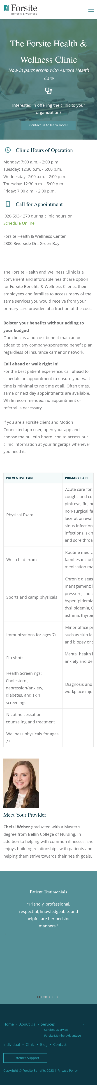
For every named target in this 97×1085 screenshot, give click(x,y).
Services (48, 1024)
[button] (6, 934)
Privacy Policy (68, 1070)
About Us (27, 1024)
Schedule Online (19, 223)
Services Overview (56, 1030)
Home (8, 1024)
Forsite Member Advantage (62, 1035)
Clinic (30, 1044)
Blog (44, 1044)
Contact (60, 1044)
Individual (11, 1044)
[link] (21, 761)
